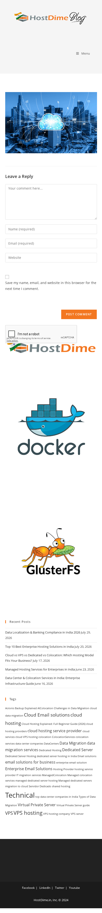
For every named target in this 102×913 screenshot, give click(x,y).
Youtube (74, 888)
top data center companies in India (56, 796)
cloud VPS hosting (26, 737)
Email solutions (87, 756)
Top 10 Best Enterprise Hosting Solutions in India (39, 646)
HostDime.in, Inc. (46, 900)
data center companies (29, 743)
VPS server (77, 813)
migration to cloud (16, 786)
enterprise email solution (71, 762)
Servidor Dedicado (40, 786)
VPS (9, 813)
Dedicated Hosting (50, 750)
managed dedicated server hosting (36, 780)
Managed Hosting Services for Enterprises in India (40, 669)
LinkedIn (44, 888)
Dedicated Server (77, 749)
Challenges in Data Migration (71, 708)
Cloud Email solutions (47, 715)
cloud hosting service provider (55, 730)
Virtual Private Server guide (73, 805)
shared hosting (61, 786)
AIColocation (45, 708)
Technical (20, 795)
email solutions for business (30, 762)
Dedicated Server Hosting (20, 756)
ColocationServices (63, 737)
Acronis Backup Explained (21, 708)
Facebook (28, 888)
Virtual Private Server (37, 804)
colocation (44, 737)
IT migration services (28, 775)
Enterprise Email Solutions (28, 768)
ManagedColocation (54, 775)
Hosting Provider (63, 769)
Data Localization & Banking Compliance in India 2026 (42, 632)
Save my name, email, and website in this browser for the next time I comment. (50, 285)
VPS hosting (28, 812)
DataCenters (51, 743)
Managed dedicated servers (75, 780)
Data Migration (73, 743)
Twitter (59, 888)
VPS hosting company (56, 813)
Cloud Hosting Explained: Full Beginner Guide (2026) (53, 724)
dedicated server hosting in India (57, 756)
